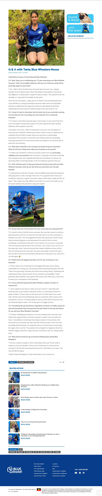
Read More (25, 375)
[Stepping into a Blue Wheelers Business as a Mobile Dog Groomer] (14, 389)
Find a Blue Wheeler (39, 464)
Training (57, 452)
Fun (36, 452)
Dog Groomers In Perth (40, 475)
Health (50, 452)
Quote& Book (73, 18)
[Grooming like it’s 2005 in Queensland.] (14, 377)
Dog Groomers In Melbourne (59, 473)
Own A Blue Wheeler (39, 468)
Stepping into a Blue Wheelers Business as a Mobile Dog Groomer (40, 385)
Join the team (74, 29)
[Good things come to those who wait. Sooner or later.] (14, 402)
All (20, 449)
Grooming (30, 362)
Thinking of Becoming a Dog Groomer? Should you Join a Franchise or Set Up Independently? (40, 435)
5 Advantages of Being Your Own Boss (34, 409)
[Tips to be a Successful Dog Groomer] (14, 426)
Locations (54, 464)
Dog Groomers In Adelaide (59, 471)
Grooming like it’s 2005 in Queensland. (34, 372)
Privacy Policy (37, 466)
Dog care (20, 452)
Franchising (21, 362)
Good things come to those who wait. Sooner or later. (39, 397)
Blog (53, 468)
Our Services (55, 466)
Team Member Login (39, 471)
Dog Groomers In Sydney (58, 475)
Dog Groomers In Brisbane (40, 473)
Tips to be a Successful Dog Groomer (33, 422)
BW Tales (12, 452)
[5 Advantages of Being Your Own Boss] (14, 414)
